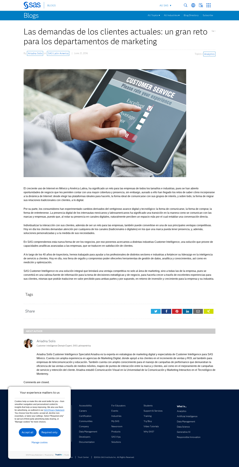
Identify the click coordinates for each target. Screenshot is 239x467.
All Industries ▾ (171, 15)
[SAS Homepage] (34, 6)
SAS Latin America (58, 53)
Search (186, 5)
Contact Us (201, 5)
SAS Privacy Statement (54, 410)
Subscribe (208, 15)
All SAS (163, 5)
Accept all (27, 432)
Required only (49, 432)
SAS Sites (208, 5)
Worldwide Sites (193, 5)
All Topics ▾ (154, 15)
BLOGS (51, 5)
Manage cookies (40, 442)
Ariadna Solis (35, 53)
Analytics (209, 53)
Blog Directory (191, 15)
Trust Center (83, 457)
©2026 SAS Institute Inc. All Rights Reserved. (114, 457)
